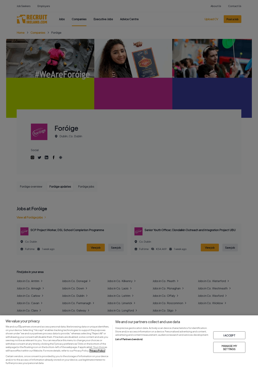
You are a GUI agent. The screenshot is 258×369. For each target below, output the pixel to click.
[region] (129, 342)
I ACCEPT (229, 335)
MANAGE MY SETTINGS (229, 347)
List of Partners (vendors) (129, 339)
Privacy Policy (97, 350)
